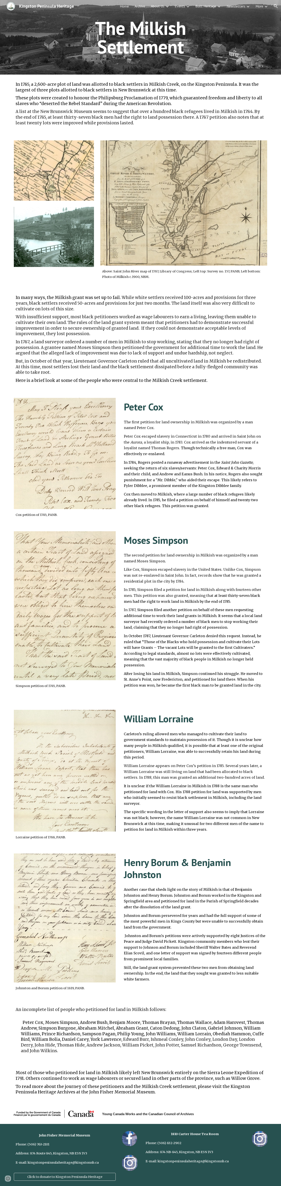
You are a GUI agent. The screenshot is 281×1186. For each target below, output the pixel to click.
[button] (275, 6)
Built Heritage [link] (205, 6)
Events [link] (180, 6)
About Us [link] (157, 6)
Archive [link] (140, 6)
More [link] (259, 6)
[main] (140, 37)
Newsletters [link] (236, 6)
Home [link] (124, 6)
